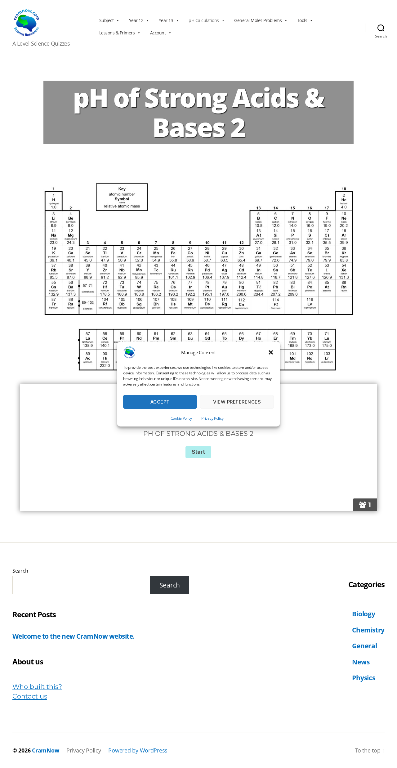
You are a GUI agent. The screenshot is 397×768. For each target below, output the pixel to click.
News (360, 662)
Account (158, 33)
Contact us (29, 696)
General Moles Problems (258, 20)
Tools (302, 20)
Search (20, 570)
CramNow (45, 750)
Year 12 (136, 20)
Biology (363, 613)
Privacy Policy (212, 418)
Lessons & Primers (117, 33)
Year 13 (166, 20)
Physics (363, 677)
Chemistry (368, 630)
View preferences (237, 402)
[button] (271, 352)
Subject (106, 20)
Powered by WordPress (137, 750)
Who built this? (37, 686)
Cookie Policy (181, 418)
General (364, 645)
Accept (160, 402)
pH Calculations (204, 20)
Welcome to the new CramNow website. (73, 636)
